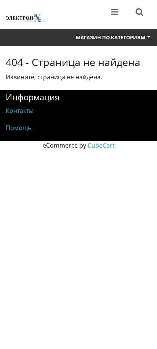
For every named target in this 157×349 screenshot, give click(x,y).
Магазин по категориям (111, 37)
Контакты (20, 110)
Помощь (18, 128)
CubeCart (101, 145)
